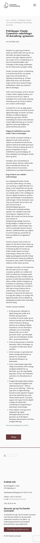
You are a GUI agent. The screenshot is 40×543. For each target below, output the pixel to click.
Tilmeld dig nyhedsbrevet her (18, 529)
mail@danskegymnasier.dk (17, 499)
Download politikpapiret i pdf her (17, 425)
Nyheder (14, 20)
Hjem (8, 20)
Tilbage (13, 437)
